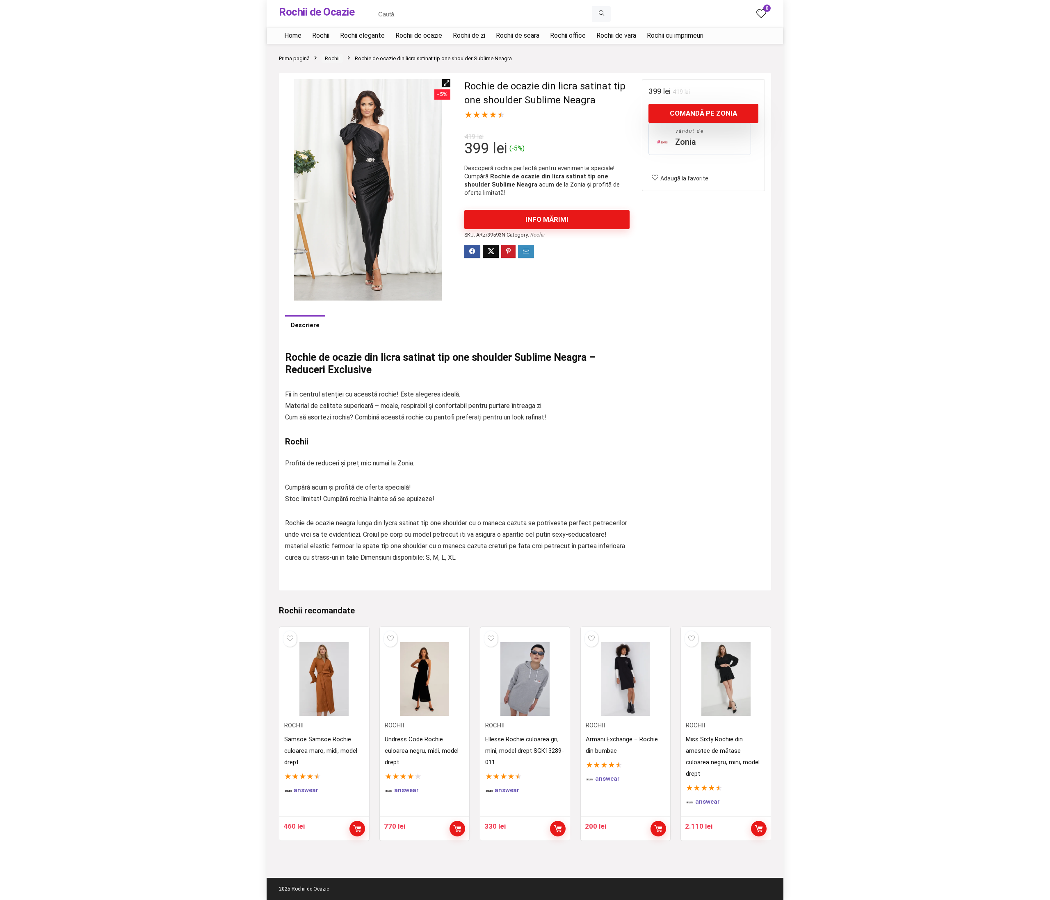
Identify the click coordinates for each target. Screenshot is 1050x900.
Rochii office (568, 35)
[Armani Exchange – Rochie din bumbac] (625, 679)
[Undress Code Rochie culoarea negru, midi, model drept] (424, 679)
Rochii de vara (616, 35)
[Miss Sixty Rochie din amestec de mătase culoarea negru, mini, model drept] (725, 679)
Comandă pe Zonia (703, 113)
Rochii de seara (517, 35)
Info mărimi (546, 219)
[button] (446, 83)
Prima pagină (294, 58)
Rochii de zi (469, 35)
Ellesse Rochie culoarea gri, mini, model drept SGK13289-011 (524, 751)
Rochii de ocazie (418, 35)
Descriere (305, 325)
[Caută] (601, 14)
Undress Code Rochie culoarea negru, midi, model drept (422, 751)
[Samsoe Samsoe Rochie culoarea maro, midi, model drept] (324, 679)
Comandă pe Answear (357, 828)
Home (292, 35)
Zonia (685, 142)
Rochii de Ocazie (316, 12)
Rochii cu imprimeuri (675, 35)
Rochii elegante (362, 35)
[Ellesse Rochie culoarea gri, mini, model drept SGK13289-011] (525, 679)
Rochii (320, 35)
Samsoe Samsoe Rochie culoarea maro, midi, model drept (320, 751)
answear (306, 790)
